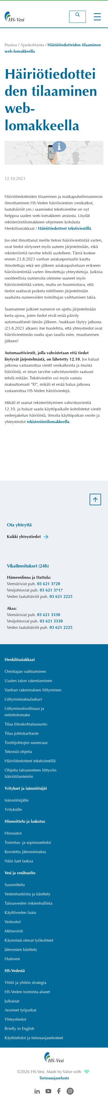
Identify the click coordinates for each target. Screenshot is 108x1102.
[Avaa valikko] (97, 17)
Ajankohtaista (32, 45)
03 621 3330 (48, 615)
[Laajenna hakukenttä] (77, 17)
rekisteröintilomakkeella (48, 422)
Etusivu (11, 45)
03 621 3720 (48, 584)
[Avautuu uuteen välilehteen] (86, 1072)
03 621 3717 (51, 591)
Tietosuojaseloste (54, 1079)
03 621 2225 (61, 597)
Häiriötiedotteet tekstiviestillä (64, 229)
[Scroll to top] (95, 499)
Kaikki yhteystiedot (24, 537)
